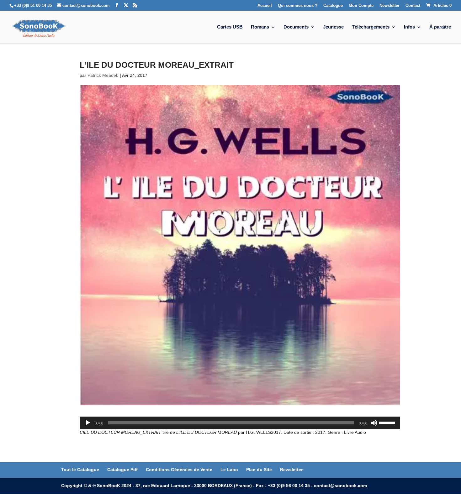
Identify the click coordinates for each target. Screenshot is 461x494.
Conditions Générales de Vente (179, 469)
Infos (409, 27)
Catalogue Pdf (122, 469)
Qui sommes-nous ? (297, 5)
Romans (260, 27)
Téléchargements (370, 27)
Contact (412, 5)
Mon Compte (361, 5)
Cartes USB (230, 27)
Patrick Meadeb (103, 75)
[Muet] (374, 423)
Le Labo (229, 469)
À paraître (440, 27)
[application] (240, 423)
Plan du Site (259, 469)
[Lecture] (88, 423)
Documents (296, 27)
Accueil (264, 5)
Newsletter (389, 5)
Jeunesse (333, 27)
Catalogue (333, 5)
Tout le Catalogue (80, 469)
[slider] (388, 422)
